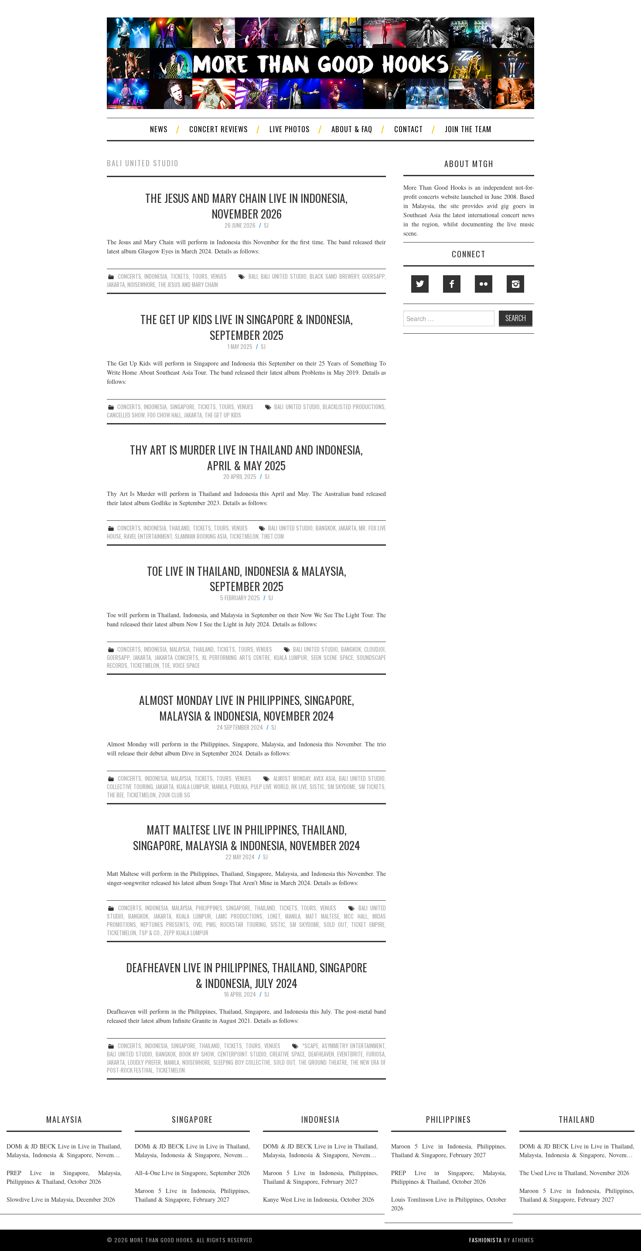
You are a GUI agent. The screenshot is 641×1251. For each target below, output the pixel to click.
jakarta (116, 284)
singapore (182, 407)
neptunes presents (164, 924)
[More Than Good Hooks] (320, 62)
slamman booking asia (201, 536)
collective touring (130, 787)
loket (274, 916)
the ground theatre (322, 1062)
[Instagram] (515, 284)
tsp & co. (150, 933)
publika (239, 787)
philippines (209, 908)
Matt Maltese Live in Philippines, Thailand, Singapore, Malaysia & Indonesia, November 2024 (246, 837)
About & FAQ (351, 128)
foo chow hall (164, 415)
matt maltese (322, 916)
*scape (310, 1046)
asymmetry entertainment (353, 1046)
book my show (196, 1054)
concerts (129, 276)
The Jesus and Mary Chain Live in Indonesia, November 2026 (246, 205)
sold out (335, 924)
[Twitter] (420, 284)
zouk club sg (174, 795)
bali (253, 276)
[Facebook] (451, 284)
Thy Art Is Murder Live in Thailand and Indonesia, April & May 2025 (246, 457)
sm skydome (341, 787)
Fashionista (485, 1240)
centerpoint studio (242, 1054)
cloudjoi (374, 649)
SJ (266, 225)
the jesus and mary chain (188, 284)
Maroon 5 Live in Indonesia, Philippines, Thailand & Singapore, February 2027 (192, 1194)
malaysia (180, 649)
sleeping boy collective (241, 1062)
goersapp (373, 276)
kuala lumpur (290, 657)
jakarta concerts (176, 657)
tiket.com (272, 536)
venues (219, 276)
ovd (197, 924)
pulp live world (270, 787)
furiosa (375, 1054)
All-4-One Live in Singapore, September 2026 (192, 1173)
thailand (179, 528)
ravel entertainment (148, 536)
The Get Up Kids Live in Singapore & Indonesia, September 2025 (246, 327)
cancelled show (126, 415)
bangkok (326, 528)
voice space (186, 665)
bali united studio (283, 276)
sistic (317, 787)
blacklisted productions (354, 407)
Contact (408, 128)
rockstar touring (243, 924)
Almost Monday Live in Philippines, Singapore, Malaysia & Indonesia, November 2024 (246, 707)
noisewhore (141, 284)
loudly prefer (144, 1062)
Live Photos (289, 128)
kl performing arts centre (236, 657)
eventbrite (350, 1054)
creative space (287, 1054)
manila (219, 787)
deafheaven (321, 1054)
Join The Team (468, 128)
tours (200, 276)
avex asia (324, 778)
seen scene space (332, 657)
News (158, 128)
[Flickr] (483, 284)
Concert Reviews (218, 128)
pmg (211, 924)
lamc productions (239, 916)
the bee (115, 795)
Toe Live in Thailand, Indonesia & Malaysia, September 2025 (246, 578)
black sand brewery (334, 276)
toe (166, 665)
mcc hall (355, 916)
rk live (299, 787)
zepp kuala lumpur (186, 933)
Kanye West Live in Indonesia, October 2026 (318, 1199)
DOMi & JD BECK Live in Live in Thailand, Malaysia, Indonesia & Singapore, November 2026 (64, 1150)
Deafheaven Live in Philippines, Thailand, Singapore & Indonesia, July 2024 (246, 975)
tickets (179, 276)
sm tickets (371, 787)
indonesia (155, 276)
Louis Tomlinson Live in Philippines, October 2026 (448, 1203)
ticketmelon (244, 536)
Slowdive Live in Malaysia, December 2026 (61, 1199)
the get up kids (223, 415)
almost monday (291, 778)
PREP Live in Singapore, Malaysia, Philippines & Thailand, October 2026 (64, 1177)
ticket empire (368, 924)
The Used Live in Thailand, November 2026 (574, 1173)
